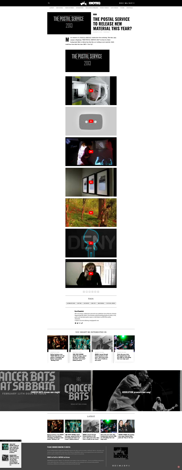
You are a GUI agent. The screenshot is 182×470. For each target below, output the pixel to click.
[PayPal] (132, 3)
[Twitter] (122, 3)
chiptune (79, 303)
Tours (122, 8)
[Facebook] (120, 3)
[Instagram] (124, 3)
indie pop (93, 303)
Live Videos (114, 8)
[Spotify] (130, 3)
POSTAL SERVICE (85, 37)
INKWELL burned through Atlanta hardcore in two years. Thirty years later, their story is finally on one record (101, 357)
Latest (51, 8)
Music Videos (104, 8)
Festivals (130, 8)
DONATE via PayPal (52, 457)
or (58, 457)
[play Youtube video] (91, 90)
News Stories (69, 8)
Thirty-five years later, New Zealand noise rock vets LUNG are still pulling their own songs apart (124, 356)
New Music (59, 8)
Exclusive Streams (92, 8)
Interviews (79, 8)
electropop (86, 303)
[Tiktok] (128, 3)
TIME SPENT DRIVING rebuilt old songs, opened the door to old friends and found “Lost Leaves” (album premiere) (14, 448)
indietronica (101, 303)
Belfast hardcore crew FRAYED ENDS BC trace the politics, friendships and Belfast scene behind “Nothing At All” (57, 357)
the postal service (110, 303)
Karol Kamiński (79, 311)
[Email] (134, 3)
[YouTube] (126, 3)
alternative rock (71, 303)
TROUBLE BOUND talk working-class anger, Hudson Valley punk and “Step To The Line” (126, 436)
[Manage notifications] (179, 467)
